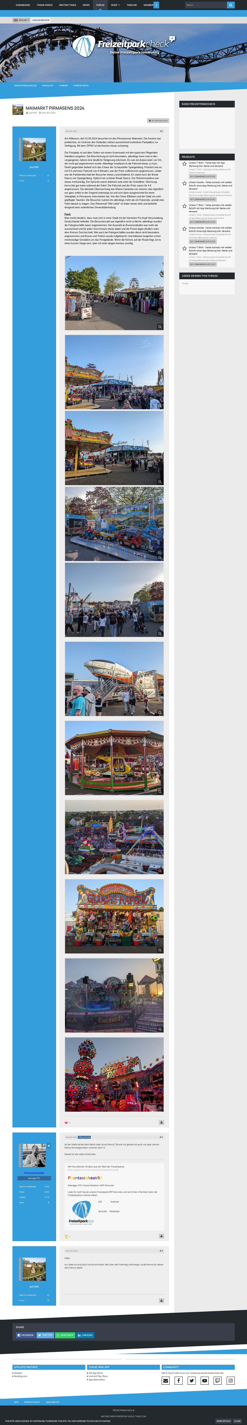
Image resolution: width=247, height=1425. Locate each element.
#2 (161, 1137)
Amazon (18, 1372)
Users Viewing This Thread (200, 276)
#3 (161, 1250)
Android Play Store (98, 1376)
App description (97, 1379)
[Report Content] (161, 1122)
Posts (21, 180)
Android (115, 1201)
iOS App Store (96, 1372)
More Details (224, 1421)
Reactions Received (27, 175)
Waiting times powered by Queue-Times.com (123, 1416)
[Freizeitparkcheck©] (123, 46)
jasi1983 (33, 112)
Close (237, 1421)
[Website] (49, 1146)
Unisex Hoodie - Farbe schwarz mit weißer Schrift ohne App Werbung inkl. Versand (210, 229)
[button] (206, 5)
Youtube (102, 1211)
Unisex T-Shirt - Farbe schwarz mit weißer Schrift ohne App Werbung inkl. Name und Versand (210, 250)
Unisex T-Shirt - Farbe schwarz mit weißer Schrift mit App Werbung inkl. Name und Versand (210, 208)
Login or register (40, 20)
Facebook (114, 1211)
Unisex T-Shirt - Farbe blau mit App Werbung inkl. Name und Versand (207, 164)
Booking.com (20, 1376)
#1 (161, 131)
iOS (99, 1201)
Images (22, 1197)
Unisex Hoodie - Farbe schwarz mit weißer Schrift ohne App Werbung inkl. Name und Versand (210, 185)
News (21, 1202)
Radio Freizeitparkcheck (198, 104)
